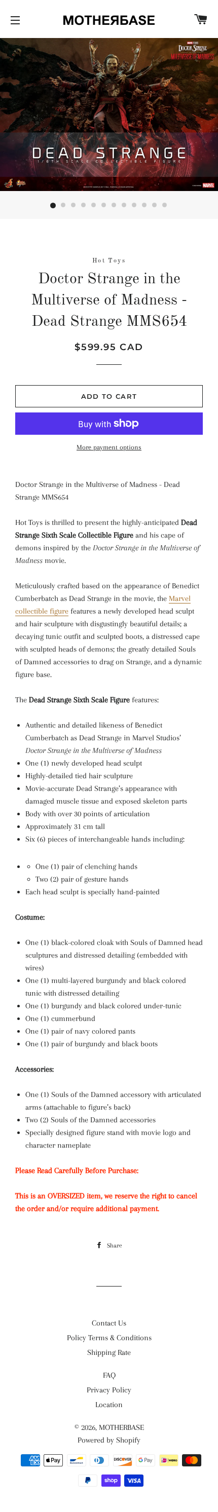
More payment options (109, 447)
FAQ (109, 1375)
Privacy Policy (109, 1389)
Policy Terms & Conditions (109, 1337)
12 (165, 206)
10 (144, 206)
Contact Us (109, 1323)
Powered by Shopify (109, 1440)
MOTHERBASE (121, 1427)
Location (109, 1404)
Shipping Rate (109, 1352)
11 (155, 206)
